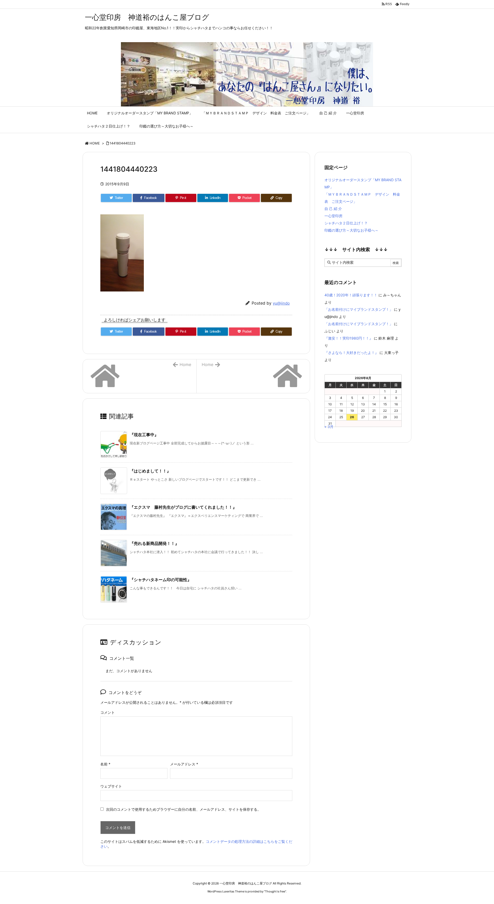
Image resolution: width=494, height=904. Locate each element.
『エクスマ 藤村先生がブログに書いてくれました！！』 (183, 507)
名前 (105, 764)
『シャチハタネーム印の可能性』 (160, 579)
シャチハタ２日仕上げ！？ (346, 223)
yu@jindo (281, 303)
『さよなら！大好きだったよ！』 (351, 352)
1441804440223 (122, 143)
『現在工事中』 (144, 434)
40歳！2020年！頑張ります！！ (350, 295)
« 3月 (328, 426)
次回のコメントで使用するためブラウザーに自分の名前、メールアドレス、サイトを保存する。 (183, 809)
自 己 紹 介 (333, 208)
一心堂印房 (333, 216)
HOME (95, 143)
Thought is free (275, 891)
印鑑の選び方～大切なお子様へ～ (351, 230)
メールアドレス (184, 764)
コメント (107, 712)
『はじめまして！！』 (150, 470)
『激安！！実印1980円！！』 (348, 338)
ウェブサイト (111, 786)
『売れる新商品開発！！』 (154, 543)
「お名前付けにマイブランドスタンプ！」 (358, 309)
